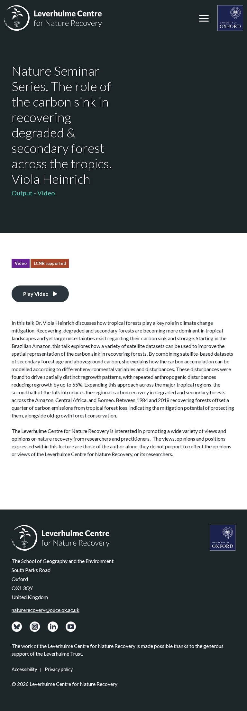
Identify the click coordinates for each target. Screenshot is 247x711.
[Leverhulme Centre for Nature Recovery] (53, 18)
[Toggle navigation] (204, 18)
